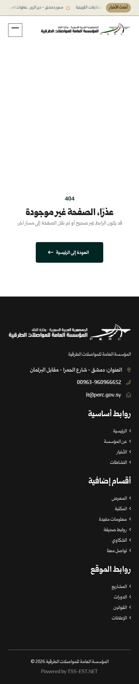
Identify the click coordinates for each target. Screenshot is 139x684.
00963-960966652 (99, 383)
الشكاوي (120, 540)
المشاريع (120, 587)
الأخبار (122, 452)
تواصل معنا (117, 551)
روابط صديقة (116, 530)
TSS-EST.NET (82, 672)
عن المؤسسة (116, 442)
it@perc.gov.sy (103, 395)
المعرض (120, 498)
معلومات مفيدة (113, 519)
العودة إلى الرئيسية (72, 253)
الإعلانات (120, 618)
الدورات (121, 597)
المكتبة (121, 509)
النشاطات (119, 462)
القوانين (120, 608)
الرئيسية (101, 107)
